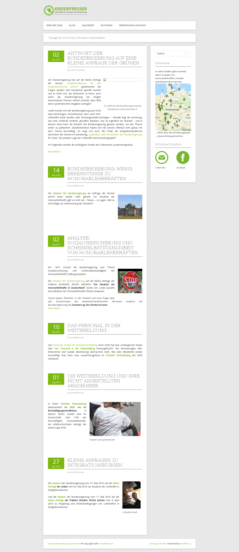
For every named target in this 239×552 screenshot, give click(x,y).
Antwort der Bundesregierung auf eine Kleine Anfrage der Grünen (103, 57)
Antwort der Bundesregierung (69, 193)
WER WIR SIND (54, 25)
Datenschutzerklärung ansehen (64, 543)
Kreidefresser (106, 543)
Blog (72, 25)
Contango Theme (157, 543)
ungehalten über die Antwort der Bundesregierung (115, 134)
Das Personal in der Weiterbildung (93, 328)
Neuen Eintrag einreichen (170, 136)
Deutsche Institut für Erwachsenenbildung (75, 345)
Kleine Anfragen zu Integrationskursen (94, 462)
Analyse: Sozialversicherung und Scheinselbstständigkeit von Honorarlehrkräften (102, 245)
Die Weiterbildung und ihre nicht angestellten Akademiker (103, 380)
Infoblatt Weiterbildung (73, 403)
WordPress (185, 543)
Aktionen (106, 25)
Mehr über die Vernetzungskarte (174, 132)
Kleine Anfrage (56, 500)
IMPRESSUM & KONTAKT (132, 25)
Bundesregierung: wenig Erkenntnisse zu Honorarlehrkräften (99, 173)
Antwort (56, 483)
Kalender (88, 25)
